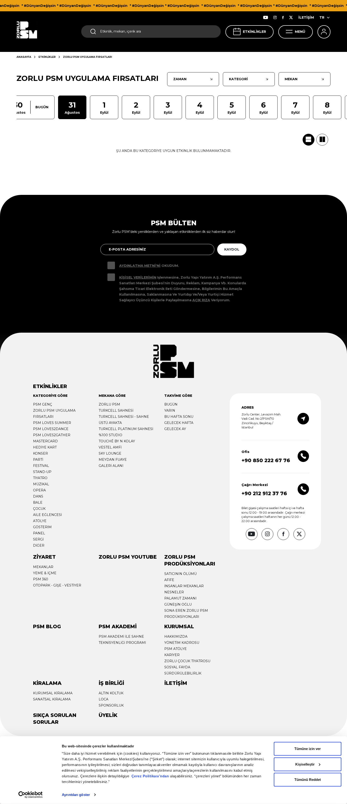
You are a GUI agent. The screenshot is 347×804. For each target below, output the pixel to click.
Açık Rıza (201, 300)
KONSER (40, 453)
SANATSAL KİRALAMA (52, 699)
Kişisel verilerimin (137, 277)
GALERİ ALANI (111, 466)
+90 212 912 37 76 (264, 493)
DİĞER (38, 545)
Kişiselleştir (305, 764)
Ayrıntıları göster (76, 795)
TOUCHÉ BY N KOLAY (117, 441)
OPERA (39, 490)
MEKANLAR (43, 567)
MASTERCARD (45, 441)
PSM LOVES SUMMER (52, 423)
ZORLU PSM (109, 404)
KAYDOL (231, 249)
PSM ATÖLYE (175, 649)
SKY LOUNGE (110, 453)
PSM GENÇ (42, 404)
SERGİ (38, 539)
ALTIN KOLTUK (111, 693)
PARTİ (38, 459)
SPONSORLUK (111, 705)
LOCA (103, 699)
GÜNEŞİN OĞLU (178, 604)
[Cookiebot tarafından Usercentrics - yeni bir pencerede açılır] (30, 794)
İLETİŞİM (306, 17)
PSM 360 (40, 579)
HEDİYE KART (45, 447)
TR (321, 17)
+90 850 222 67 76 (265, 460)
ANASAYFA (24, 57)
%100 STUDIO (110, 435)
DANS (38, 496)
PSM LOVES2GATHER (51, 435)
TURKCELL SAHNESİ (116, 410)
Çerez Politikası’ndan (150, 776)
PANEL (39, 533)
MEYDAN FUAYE (113, 459)
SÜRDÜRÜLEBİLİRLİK (182, 673)
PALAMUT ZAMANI (180, 598)
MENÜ (300, 31)
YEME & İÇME (44, 573)
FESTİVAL (41, 466)
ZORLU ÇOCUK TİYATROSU (187, 661)
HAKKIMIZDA (175, 636)
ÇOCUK (39, 509)
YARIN (169, 410)
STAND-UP (42, 472)
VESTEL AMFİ (110, 447)
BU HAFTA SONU (178, 417)
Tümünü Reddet (307, 780)
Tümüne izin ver (307, 749)
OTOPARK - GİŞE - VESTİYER (57, 585)
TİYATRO (40, 478)
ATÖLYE (40, 521)
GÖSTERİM (42, 527)
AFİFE (169, 580)
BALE (37, 502)
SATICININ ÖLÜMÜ (180, 574)
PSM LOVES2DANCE (50, 429)
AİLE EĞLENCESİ (47, 515)
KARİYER (172, 655)
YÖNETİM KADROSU (181, 643)
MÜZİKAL (41, 484)
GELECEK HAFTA (178, 423)
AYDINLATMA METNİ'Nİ (140, 266)
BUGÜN (171, 404)
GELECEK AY (175, 429)
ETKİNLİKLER (254, 31)
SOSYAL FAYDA (177, 667)
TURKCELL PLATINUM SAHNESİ (126, 429)
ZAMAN (179, 79)
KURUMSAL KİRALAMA (52, 693)
